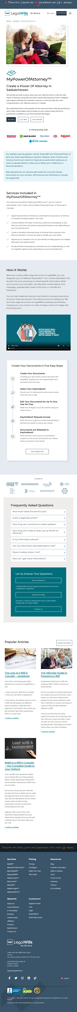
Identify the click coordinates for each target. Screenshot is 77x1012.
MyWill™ (10, 864)
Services (16, 21)
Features (54, 881)
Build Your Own (35, 871)
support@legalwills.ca (15, 971)
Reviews (10, 914)
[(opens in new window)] (27, 990)
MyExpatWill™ (12, 874)
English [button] (51, 13)
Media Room (12, 928)
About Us (11, 899)
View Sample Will (37, 451)
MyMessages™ (13, 888)
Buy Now (12, 120)
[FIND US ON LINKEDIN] (28, 978)
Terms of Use (56, 878)
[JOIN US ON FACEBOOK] (9, 978)
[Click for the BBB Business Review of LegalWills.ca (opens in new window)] (14, 990)
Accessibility (56, 888)
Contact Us (47, 609)
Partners (10, 924)
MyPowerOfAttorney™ (15, 867)
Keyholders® (34, 914)
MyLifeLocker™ (13, 878)
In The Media (12, 910)
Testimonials (12, 917)
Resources (56, 859)
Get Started (61, 13)
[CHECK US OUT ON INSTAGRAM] (22, 978)
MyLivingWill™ (12, 871)
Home (8, 21)
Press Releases (13, 907)
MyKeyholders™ (13, 892)
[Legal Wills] (23, 13)
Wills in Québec (57, 871)
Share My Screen (35, 917)
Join (30, 907)
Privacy (53, 885)
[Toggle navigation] (70, 13)
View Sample (38, 120)
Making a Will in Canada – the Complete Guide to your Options (20, 766)
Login (31, 910)
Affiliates (10, 921)
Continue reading (12, 718)
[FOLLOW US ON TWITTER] (16, 978)
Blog (52, 864)
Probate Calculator (58, 867)
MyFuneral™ (12, 881)
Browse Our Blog (46, 595)
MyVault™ (11, 885)
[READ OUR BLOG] (35, 978)
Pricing (32, 859)
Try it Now (24, 120)
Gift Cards (33, 874)
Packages (33, 867)
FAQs (53, 874)
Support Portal (34, 903)
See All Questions (46, 581)
